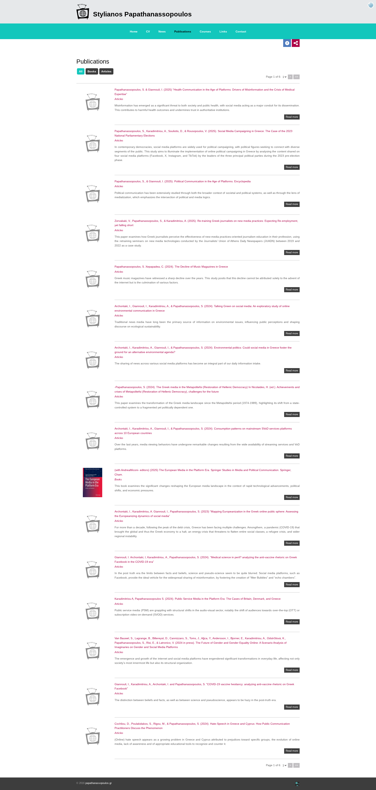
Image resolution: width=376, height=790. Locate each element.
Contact (241, 31)
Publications (182, 31)
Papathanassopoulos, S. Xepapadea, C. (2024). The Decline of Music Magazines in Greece (171, 266)
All (80, 71)
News (162, 31)
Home (133, 31)
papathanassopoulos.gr (98, 783)
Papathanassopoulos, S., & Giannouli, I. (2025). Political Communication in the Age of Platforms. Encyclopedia (183, 181)
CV (148, 31)
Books (92, 71)
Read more (292, 116)
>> (296, 76)
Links (223, 31)
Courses (205, 31)
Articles (106, 71)
